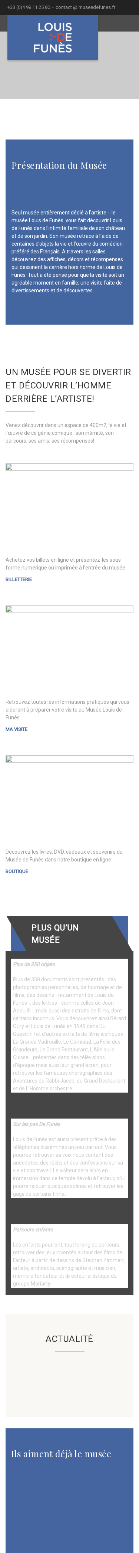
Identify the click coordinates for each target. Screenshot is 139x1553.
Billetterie (19, 579)
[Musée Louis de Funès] (53, 37)
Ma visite (16, 729)
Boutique (17, 871)
